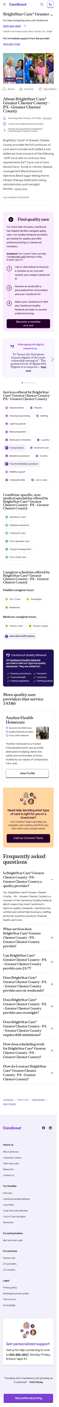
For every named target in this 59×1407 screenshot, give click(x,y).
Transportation (17, 448)
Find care (7, 1193)
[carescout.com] (18, 4)
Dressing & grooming (20, 416)
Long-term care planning (15, 1210)
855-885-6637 (19, 1354)
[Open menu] (4, 4)
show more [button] (21, 189)
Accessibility (9, 1305)
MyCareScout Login (13, 1240)
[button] (13, 68)
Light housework (18, 424)
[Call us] (50, 4)
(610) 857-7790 (11, 44)
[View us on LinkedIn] (50, 1127)
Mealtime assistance (19, 456)
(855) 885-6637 (12, 26)
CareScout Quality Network (16, 1199)
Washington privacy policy (16, 1293)
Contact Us (8, 1175)
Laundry (45, 440)
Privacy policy (10, 1287)
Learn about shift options (21, 636)
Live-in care (41, 480)
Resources (8, 1222)
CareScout (8, 1100)
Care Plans (8, 1205)
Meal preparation (18, 432)
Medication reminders (20, 440)
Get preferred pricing (28, 1398)
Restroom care (41, 448)
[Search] (42, 4)
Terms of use (9, 1299)
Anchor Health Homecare (19, 720)
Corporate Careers (12, 1157)
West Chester (9, 1104)
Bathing (44, 416)
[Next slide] (52, 359)
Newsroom (8, 1169)
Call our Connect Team (28, 838)
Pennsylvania (38, 1100)
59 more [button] (47, 118)
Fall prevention (17, 408)
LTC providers (10, 1264)
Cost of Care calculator (14, 1216)
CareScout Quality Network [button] (25, 660)
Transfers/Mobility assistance (24, 464)
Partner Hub (9, 1258)
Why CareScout (10, 1152)
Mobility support (17, 472)
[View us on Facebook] (43, 1127)
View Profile (27, 773)
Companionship (17, 480)
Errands (44, 456)
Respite (38, 408)
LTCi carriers (9, 1270)
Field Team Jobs (11, 1163)
